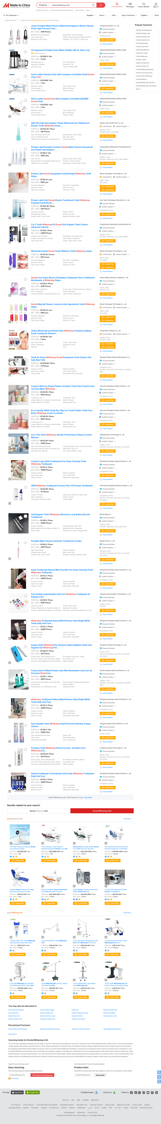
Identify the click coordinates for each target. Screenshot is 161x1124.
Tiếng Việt (134, 1108)
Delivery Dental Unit (143, 37)
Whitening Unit (102, 811)
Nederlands (81, 1108)
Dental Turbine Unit (15, 1019)
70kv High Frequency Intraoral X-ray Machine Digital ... (22, 848)
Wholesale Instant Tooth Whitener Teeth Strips (61, 251)
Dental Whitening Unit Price (145, 82)
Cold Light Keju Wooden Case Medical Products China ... (22, 984)
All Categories (11, 15)
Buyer (101, 15)
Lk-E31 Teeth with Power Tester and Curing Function (116, 984)
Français (44, 1108)
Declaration (81, 1112)
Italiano (64, 1108)
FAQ (72, 1100)
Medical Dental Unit (110, 1010)
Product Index (137, 1105)
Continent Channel (96, 1105)
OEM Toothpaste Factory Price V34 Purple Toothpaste (62, 486)
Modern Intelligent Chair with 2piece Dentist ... (54, 890)
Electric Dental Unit (46, 1013)
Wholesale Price (81, 1105)
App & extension (128, 15)
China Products (28, 1105)
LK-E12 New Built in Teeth (54, 942)
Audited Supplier (108, 32)
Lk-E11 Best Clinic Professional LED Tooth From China (85, 942)
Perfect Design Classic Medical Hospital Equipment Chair (54, 848)
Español (26, 1108)
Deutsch (72, 1108)
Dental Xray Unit (14, 1016)
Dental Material (141, 79)
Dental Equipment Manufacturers (62, 10)
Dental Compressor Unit (80, 1013)
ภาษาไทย (117, 1108)
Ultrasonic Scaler (142, 53)
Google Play (32, 1092)
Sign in (155, 7)
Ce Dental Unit (13, 1013)
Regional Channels (123, 1105)
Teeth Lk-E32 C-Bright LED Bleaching (54, 984)
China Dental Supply (47, 1010)
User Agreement (69, 1112)
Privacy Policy (92, 1112)
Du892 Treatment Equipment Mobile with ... (85, 890)
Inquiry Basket (107, 44)
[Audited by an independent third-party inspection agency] (13, 857)
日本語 (104, 1108)
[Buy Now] (108, 186)
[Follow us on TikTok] (135, 1092)
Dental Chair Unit (142, 46)
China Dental (79, 10)
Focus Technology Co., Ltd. (82, 1115)
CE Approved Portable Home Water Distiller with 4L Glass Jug (60, 50)
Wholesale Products (67, 1105)
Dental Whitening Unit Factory (146, 86)
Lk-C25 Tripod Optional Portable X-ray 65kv (116, 890)
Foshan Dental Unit (142, 40)
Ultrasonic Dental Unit (47, 1019)
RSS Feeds (15, 1078)
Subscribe (100, 1075)
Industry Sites (109, 1105)
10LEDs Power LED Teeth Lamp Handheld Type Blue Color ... (22, 942)
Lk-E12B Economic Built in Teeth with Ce (116, 942)
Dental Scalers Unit (110, 1016)
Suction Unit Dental (78, 1019)
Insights (147, 1105)
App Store (17, 1092)
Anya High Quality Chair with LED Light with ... (85, 848)
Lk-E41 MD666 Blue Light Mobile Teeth (84, 984)
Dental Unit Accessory (47, 1016)
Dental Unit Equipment (144, 30)
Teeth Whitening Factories (112, 1029)
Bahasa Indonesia (146, 1108)
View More (88, 797)
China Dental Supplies (16, 1010)
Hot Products (15, 1105)
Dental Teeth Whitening (144, 76)
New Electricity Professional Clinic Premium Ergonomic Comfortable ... (117, 848)
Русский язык (54, 1108)
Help (113, 15)
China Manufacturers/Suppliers (46, 1105)
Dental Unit (39, 811)
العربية (90, 1108)
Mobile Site (95, 1100)
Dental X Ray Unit (142, 66)
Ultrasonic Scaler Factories (81, 1029)
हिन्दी (110, 1108)
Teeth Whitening (141, 56)
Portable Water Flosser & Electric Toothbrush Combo (56, 541)
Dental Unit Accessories (144, 73)
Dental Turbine (141, 60)
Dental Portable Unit (143, 33)
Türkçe (126, 1108)
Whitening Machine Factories (50, 1029)
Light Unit (75, 1010)
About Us (66, 1100)
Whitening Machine (142, 50)
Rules (156, 15)
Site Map (86, 1100)
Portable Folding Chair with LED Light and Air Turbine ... (21, 890)
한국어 (97, 1108)
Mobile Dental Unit (142, 63)
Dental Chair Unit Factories (17, 1029)
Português (34, 1108)
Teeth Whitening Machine (145, 69)
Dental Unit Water (109, 1013)
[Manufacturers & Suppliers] (16, 5)
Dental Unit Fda (77, 1016)
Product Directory (10, 20)
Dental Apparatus (142, 43)
